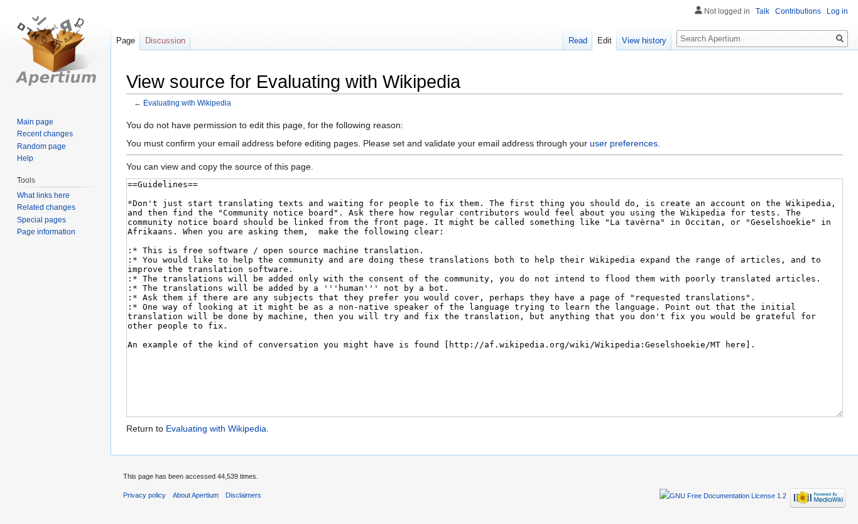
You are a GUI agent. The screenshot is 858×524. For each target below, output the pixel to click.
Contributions (798, 11)
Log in (837, 11)
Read (577, 40)
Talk (762, 11)
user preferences (624, 143)
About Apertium (196, 495)
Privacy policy (144, 495)
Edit (604, 40)
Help (25, 158)
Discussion (165, 40)
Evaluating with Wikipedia (187, 103)
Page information (46, 231)
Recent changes (45, 133)
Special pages (41, 220)
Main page (35, 121)
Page (125, 40)
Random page (41, 146)
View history (644, 40)
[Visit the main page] (55, 50)
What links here (43, 195)
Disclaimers (243, 495)
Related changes (46, 207)
